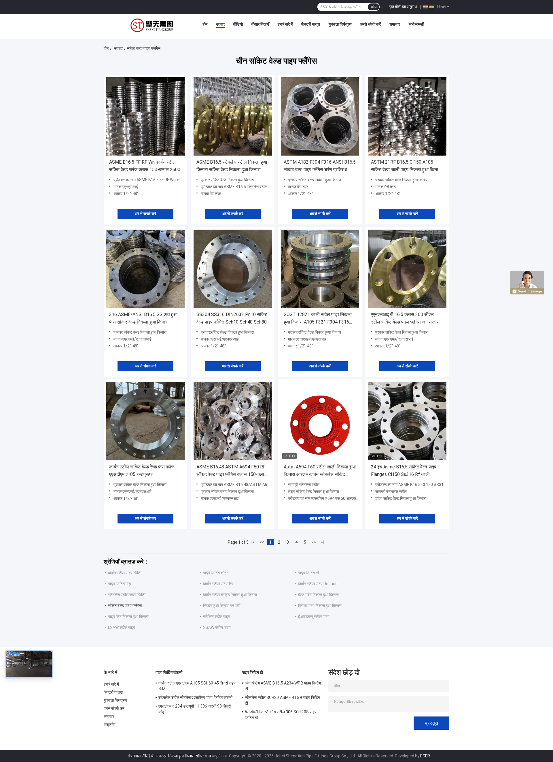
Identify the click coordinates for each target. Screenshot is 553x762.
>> (313, 542)
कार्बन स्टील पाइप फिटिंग (125, 572)
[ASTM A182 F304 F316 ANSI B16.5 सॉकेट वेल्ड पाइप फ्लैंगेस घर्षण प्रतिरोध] (320, 116)
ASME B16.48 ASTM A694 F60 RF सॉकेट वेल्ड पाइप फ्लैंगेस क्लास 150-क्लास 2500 (231, 471)
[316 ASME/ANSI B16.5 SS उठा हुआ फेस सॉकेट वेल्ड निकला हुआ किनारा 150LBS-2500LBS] (145, 269)
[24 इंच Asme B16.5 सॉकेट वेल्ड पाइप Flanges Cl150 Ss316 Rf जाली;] (407, 421)
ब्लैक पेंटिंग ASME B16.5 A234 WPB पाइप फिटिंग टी (283, 686)
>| (322, 542)
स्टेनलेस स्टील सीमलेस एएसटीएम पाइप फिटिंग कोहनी (195, 697)
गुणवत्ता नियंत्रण (340, 24)
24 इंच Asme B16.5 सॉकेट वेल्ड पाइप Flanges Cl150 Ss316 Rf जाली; (403, 470)
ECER (425, 756)
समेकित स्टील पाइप (216, 616)
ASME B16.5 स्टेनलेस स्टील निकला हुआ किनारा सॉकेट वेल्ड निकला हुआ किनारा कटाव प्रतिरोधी (231, 166)
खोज (373, 7)
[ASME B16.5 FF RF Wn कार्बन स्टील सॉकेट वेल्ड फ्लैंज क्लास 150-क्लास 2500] (145, 116)
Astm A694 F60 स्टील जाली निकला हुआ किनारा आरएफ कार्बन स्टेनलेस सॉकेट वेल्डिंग (320, 471)
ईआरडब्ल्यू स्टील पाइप (313, 616)
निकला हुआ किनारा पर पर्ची (221, 605)
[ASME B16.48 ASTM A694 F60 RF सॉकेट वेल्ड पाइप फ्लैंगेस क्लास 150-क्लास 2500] (233, 421)
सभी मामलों (416, 24)
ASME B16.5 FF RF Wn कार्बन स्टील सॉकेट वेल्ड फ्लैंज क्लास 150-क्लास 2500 (144, 165)
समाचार (394, 24)
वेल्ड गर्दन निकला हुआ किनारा (318, 594)
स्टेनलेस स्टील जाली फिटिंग (127, 594)
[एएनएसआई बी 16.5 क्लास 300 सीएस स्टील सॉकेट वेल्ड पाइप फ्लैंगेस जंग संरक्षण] (407, 269)
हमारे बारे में (285, 24)
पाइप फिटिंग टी (308, 572)
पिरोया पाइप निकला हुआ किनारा (320, 605)
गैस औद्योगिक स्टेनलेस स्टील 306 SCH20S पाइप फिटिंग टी (281, 715)
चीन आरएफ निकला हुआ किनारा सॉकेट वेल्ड (181, 756)
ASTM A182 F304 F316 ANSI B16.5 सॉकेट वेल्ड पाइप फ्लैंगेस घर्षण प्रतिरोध (320, 165)
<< (262, 542)
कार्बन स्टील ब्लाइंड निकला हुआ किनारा (230, 594)
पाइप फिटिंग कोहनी (216, 572)
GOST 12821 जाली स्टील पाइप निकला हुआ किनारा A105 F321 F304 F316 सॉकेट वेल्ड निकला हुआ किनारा (318, 319)
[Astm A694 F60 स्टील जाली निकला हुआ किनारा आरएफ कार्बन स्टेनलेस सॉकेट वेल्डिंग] (320, 421)
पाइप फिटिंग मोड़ (119, 583)
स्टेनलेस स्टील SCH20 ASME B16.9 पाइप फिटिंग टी (282, 700)
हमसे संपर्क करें (370, 24)
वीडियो (238, 24)
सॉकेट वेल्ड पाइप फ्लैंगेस (125, 605)
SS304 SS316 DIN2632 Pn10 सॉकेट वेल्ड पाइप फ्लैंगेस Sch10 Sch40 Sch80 (231, 318)
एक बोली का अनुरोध (403, 6)
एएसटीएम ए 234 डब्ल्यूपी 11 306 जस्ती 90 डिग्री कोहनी (194, 709)
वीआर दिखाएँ (260, 24)
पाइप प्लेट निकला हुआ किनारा (128, 616)
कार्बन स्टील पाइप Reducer (318, 583)
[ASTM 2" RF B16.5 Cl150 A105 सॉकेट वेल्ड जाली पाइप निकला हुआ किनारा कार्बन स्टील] (407, 116)
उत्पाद (220, 24)
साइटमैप (110, 724)
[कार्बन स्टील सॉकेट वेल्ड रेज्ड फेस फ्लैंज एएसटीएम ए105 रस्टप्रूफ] (145, 421)
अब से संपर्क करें (145, 213)
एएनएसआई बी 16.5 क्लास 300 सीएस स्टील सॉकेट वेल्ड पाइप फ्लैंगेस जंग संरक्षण (405, 318)
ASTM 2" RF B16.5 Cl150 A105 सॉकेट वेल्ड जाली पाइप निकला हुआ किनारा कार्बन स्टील (406, 166)
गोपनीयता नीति (138, 756)
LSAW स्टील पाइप (121, 627)
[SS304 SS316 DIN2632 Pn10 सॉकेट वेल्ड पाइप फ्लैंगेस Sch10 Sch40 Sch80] (233, 269)
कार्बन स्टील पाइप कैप (218, 583)
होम (204, 24)
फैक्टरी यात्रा (310, 24)
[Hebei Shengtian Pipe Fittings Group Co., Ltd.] (152, 25)
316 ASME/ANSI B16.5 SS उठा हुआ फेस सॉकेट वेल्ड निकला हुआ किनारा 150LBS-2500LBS (143, 319)
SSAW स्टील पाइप (217, 627)
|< (253, 542)
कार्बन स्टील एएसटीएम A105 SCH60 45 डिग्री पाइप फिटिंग (197, 686)
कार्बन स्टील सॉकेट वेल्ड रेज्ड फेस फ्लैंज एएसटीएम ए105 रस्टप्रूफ (141, 470)
